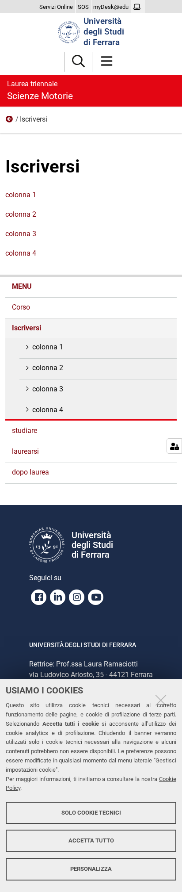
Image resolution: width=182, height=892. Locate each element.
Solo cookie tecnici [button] (91, 812)
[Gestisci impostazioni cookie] (174, 446)
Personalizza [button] (91, 868)
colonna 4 (20, 253)
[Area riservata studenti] (138, 7)
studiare (24, 430)
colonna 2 (20, 214)
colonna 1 (20, 195)
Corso (21, 307)
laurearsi (25, 451)
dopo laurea (30, 472)
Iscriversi (26, 328)
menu (9, 121)
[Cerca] (78, 62)
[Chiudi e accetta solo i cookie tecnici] (161, 700)
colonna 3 (20, 234)
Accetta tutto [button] (91, 840)
